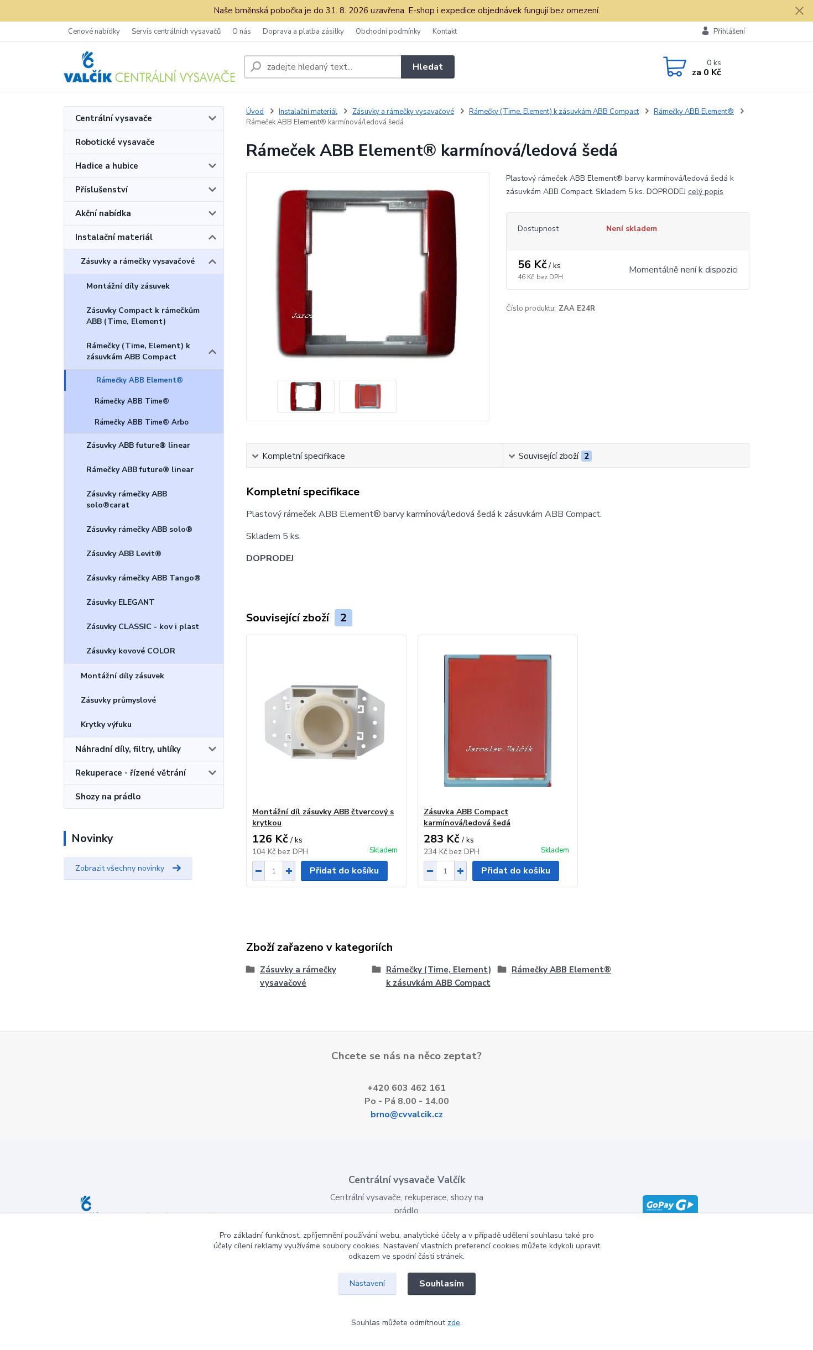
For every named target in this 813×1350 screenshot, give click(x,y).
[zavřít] (799, 11)
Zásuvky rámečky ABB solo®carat (126, 499)
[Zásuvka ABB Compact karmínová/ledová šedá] (498, 721)
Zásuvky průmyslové (118, 700)
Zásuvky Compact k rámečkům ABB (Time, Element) (143, 316)
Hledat (428, 67)
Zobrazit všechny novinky (119, 868)
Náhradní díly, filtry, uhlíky (128, 749)
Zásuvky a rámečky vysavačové (138, 261)
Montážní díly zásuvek (128, 286)
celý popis (705, 191)
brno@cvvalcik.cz (407, 1114)
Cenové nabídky (94, 31)
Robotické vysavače (115, 142)
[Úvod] (149, 67)
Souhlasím (441, 1284)
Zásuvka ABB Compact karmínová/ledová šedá (467, 817)
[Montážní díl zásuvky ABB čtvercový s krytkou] (326, 721)
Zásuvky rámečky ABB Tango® (143, 578)
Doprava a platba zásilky (303, 31)
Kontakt (444, 31)
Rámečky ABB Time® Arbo (142, 422)
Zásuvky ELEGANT (120, 602)
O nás (241, 31)
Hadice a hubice (106, 165)
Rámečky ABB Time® (132, 401)
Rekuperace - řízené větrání (130, 772)
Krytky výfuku (106, 724)
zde (453, 1322)
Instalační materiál (114, 237)
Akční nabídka (103, 213)
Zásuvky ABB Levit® (123, 553)
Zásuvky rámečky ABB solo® (139, 529)
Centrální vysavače (113, 118)
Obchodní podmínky (388, 31)
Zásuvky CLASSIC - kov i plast (142, 626)
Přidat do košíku (344, 871)
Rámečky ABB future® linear (140, 469)
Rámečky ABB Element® (139, 380)
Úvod (255, 112)
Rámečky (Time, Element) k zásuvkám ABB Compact (138, 351)
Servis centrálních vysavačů (176, 31)
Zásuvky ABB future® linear (138, 445)
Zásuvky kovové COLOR (130, 651)
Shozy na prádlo (107, 796)
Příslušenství (101, 189)
